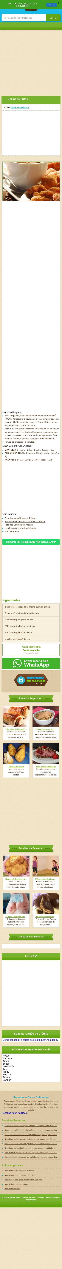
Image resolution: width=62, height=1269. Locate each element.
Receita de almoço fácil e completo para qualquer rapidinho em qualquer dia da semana (32, 1148)
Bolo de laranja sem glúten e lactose (19, 1171)
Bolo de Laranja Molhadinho (16, 1184)
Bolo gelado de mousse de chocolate (20, 1175)
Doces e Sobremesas (20, 108)
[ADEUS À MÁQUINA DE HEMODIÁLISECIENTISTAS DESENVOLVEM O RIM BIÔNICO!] (16, 903)
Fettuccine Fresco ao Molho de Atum (46, 729)
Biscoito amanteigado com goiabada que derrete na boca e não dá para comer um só (32, 1144)
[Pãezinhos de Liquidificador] (16, 716)
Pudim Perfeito (12, 531)
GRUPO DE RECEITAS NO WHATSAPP (31, 541)
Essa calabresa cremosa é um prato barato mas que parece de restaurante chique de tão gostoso (32, 1157)
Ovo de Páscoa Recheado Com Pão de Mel (46, 917)
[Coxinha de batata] (16, 753)
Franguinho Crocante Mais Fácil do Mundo (25, 521)
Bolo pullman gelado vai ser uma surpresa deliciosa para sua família (32, 1153)
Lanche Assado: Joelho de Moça (20, 528)
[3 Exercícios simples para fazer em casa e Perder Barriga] (46, 866)
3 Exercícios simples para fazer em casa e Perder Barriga (46, 879)
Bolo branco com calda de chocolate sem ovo (23, 1180)
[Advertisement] (31, 60)
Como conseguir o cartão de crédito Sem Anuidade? (30, 1040)
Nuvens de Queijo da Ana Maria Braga (16, 879)
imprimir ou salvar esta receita (31, 680)
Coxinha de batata (16, 767)
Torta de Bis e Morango (46, 767)
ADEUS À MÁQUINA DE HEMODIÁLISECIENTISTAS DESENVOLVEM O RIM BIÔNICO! (16, 917)
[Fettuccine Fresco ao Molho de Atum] (46, 716)
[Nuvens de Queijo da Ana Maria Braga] (16, 866)
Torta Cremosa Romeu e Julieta (20, 518)
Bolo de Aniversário (12, 1189)
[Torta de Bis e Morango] (46, 753)
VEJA (51, 4)
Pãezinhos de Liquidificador (16, 729)
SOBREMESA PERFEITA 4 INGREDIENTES (26, 4)
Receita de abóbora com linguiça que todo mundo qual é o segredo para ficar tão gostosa (32, 1139)
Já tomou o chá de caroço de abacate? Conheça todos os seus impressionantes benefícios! (32, 1126)
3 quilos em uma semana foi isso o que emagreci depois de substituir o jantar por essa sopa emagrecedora (32, 1135)
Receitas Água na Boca (14, 1113)
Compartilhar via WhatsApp (31, 663)
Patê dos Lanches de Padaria (19, 525)
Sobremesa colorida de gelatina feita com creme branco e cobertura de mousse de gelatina (32, 1130)
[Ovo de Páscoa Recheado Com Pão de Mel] (46, 903)
